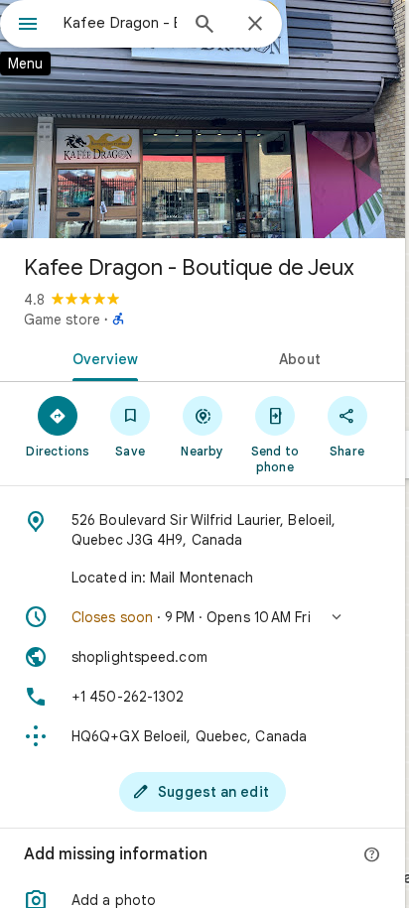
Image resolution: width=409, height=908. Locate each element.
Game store (62, 319)
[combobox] (120, 23)
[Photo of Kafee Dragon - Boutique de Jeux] (202, 119)
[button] (202, 617)
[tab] (101, 357)
